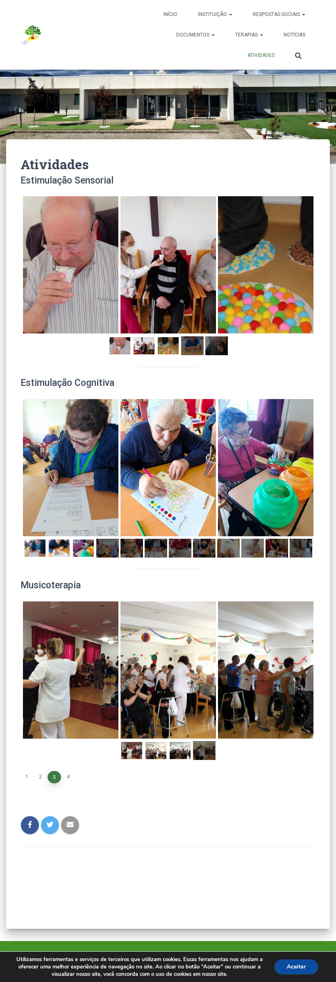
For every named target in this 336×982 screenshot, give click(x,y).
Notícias (294, 35)
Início (170, 14)
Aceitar (296, 967)
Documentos (193, 35)
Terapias (247, 35)
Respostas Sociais (277, 14)
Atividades (261, 55)
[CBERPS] (31, 35)
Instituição (213, 14)
